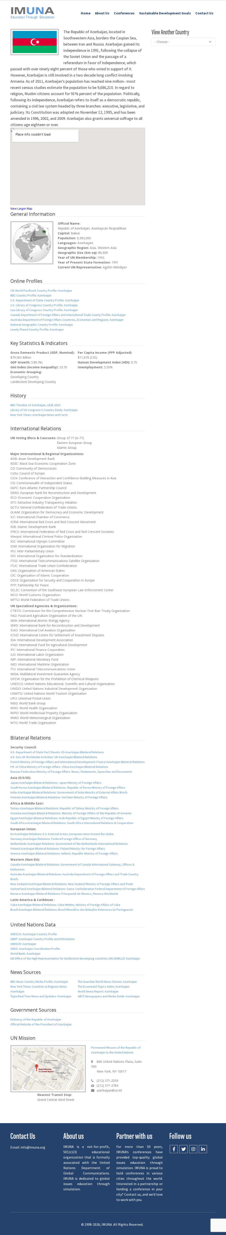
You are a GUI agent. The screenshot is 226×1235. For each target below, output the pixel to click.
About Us (102, 13)
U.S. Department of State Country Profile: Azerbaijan (44, 300)
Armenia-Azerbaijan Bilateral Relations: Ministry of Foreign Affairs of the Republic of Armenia (70, 813)
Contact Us (204, 13)
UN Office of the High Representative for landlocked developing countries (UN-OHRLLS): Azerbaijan (75, 958)
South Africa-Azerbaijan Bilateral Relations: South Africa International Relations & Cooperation (71, 823)
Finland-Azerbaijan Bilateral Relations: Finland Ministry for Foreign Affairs (57, 849)
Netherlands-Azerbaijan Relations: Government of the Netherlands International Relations (69, 844)
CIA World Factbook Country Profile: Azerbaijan (41, 290)
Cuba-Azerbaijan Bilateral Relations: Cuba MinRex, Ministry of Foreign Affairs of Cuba (65, 905)
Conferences (124, 13)
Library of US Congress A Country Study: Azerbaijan (44, 410)
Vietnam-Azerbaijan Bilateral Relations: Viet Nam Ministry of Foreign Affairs (58, 797)
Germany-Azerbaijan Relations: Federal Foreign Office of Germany (53, 839)
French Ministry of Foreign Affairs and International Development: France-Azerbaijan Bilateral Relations (77, 762)
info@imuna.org (33, 1147)
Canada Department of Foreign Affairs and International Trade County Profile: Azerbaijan (68, 315)
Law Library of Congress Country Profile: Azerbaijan (44, 310)
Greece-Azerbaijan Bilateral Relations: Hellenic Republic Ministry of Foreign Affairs (64, 853)
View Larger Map (21, 208)
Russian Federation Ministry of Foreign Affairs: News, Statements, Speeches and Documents (71, 772)
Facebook (174, 1149)
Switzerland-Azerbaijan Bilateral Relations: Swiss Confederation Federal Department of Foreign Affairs (77, 889)
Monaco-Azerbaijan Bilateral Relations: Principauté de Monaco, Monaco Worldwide (64, 894)
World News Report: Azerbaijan (98, 991)
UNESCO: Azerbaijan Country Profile (33, 934)
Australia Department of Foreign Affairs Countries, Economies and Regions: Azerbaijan (67, 320)
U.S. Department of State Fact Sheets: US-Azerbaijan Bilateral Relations (57, 752)
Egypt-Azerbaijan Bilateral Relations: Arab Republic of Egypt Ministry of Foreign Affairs (66, 818)
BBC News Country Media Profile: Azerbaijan (39, 982)
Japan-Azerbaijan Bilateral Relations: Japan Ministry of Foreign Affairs (55, 783)
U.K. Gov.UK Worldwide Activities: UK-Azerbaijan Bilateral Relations (53, 757)
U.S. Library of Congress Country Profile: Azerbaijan (44, 305)
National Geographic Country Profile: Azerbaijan (41, 325)
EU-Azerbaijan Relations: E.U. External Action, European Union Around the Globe (62, 834)
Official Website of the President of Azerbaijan (41, 1024)
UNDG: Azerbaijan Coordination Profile (35, 949)
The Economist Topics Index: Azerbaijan (103, 986)
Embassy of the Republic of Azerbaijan (35, 1019)
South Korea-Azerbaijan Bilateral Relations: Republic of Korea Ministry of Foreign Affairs (67, 788)
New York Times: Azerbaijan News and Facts (39, 415)
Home (85, 13)
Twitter (183, 1149)
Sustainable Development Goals (165, 13)
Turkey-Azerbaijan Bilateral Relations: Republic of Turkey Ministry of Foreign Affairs (64, 808)
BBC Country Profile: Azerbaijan (30, 295)
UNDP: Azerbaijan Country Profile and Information (42, 939)
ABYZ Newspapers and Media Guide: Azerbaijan (109, 996)
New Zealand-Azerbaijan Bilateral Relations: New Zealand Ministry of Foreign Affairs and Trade (71, 884)
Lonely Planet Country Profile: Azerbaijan (37, 329)
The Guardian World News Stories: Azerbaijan (107, 982)
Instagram (193, 1149)
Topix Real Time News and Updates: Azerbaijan (40, 996)
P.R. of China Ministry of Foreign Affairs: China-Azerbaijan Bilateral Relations (59, 767)
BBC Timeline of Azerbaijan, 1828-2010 (35, 405)
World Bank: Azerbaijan (25, 954)
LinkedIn (203, 1149)
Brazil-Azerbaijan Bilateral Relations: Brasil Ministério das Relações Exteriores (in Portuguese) (71, 910)
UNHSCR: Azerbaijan (23, 944)
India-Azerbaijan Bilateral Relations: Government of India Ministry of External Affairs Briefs (69, 792)
